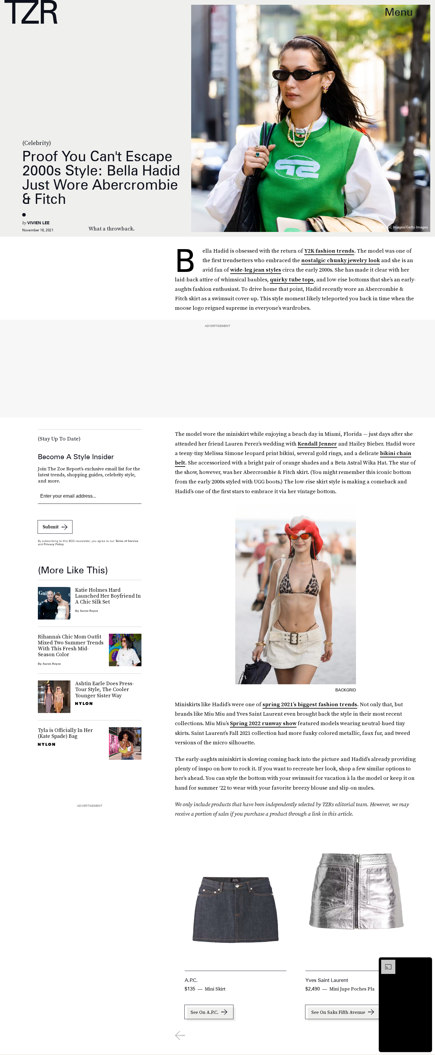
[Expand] (385, 962)
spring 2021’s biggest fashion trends (309, 704)
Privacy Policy (54, 544)
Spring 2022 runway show (263, 723)
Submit (51, 526)
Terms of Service (126, 541)
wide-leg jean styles (255, 269)
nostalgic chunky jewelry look (340, 260)
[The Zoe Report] (30, 12)
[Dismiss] (425, 962)
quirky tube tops (292, 279)
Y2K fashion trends (329, 250)
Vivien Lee (38, 222)
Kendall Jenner (317, 443)
